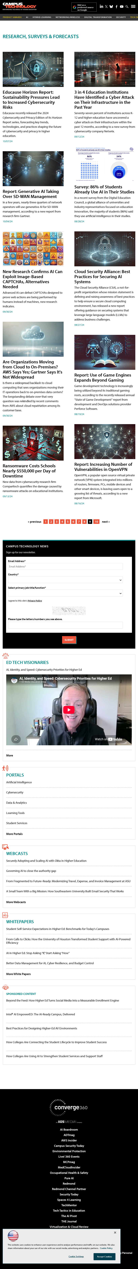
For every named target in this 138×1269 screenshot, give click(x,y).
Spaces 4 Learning (69, 1200)
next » (106, 522)
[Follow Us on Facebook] (116, 6)
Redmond (69, 1183)
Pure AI (69, 1178)
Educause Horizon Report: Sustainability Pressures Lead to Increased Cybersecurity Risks (31, 99)
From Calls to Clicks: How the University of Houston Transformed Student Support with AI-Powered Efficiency (68, 941)
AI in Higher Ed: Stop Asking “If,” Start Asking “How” (38, 953)
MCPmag (69, 1162)
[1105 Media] (69, 1121)
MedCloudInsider (69, 1167)
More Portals (14, 834)
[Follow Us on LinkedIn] (101, 6)
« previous (34, 522)
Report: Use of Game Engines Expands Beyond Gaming (102, 377)
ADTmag (69, 1135)
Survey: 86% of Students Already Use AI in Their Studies (104, 189)
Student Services (16, 823)
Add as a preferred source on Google (85, 7)
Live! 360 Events (69, 1156)
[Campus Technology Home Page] (19, 6)
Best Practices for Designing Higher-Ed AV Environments (41, 1028)
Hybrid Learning (42, 17)
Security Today (69, 1194)
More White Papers (18, 974)
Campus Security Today (69, 1146)
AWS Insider (69, 1140)
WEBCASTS (17, 853)
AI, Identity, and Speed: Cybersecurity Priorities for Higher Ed (44, 670)
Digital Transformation (98, 17)
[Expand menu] (133, 7)
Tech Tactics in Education (69, 1210)
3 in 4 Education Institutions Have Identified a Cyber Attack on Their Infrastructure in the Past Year (104, 99)
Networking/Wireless (68, 17)
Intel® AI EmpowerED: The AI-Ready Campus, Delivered (40, 1014)
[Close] (115, 1232)
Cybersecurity (14, 792)
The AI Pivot (69, 1216)
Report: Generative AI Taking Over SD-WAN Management (31, 193)
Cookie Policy (106, 1248)
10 (96, 522)
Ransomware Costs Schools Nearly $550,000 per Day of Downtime (29, 471)
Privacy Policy (35, 600)
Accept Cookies (104, 1256)
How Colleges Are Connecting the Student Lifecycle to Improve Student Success (56, 1042)
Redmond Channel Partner (69, 1189)
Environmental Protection (69, 1151)
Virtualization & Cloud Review (69, 1227)
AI (27, 17)
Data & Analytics (16, 803)
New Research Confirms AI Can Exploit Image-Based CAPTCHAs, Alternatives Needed (32, 278)
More (9, 755)
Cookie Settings (76, 1256)
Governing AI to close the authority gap (31, 871)
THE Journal (69, 1221)
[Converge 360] (69, 1107)
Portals (15, 775)
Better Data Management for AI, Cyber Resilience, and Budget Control (50, 963)
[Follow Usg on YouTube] (121, 6)
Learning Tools (15, 813)
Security (121, 17)
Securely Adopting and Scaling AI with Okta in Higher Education (46, 861)
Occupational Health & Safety (69, 1173)
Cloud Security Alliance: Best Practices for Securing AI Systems (102, 276)
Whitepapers (20, 921)
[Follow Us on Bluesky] (111, 6)
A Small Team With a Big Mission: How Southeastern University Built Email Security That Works (65, 891)
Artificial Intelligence (19, 782)
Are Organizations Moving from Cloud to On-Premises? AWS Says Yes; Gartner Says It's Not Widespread (32, 369)
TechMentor (69, 1205)
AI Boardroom (69, 1129)
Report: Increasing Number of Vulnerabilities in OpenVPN (103, 466)
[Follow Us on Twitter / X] (106, 6)
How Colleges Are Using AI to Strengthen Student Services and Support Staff (54, 1056)
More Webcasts (16, 902)
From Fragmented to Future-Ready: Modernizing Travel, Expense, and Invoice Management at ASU (68, 881)
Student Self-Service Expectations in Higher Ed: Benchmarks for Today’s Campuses (57, 929)
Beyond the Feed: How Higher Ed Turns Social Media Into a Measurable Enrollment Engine (62, 1000)
